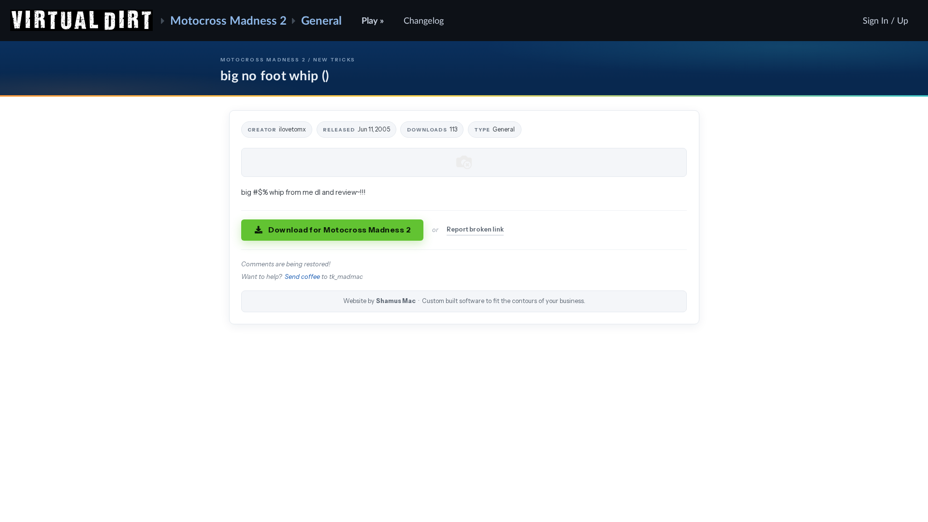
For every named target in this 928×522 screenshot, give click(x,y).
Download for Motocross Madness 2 (339, 229)
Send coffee (302, 276)
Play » (373, 20)
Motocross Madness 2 (228, 20)
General (321, 20)
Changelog (424, 20)
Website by (464, 300)
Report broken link (475, 229)
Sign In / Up (885, 20)
